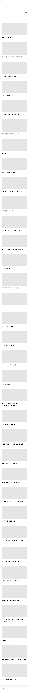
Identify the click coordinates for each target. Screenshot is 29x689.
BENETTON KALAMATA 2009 (10, 562)
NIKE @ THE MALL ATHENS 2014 (12, 192)
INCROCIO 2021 (6, 38)
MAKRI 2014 (5, 153)
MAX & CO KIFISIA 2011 (9, 425)
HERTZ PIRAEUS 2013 (8, 269)
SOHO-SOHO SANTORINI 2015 (11, 115)
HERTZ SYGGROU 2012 (9, 346)
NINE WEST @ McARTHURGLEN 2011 (13, 444)
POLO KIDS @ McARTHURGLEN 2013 (13, 250)
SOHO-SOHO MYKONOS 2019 (11, 76)
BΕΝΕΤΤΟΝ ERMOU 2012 (9, 365)
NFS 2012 (5, 307)
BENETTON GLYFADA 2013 (10, 288)
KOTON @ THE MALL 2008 (10, 581)
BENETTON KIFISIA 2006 (9, 679)
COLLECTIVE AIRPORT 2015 (10, 134)
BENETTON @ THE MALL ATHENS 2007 (14, 660)
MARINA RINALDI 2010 (9, 521)
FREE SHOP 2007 (7, 641)
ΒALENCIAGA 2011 (7, 384)
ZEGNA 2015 (6, 96)
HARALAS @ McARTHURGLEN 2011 (12, 483)
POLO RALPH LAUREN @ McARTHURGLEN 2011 (9, 405)
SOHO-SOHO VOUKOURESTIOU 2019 (13, 57)
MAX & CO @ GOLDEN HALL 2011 (12, 463)
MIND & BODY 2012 (8, 327)
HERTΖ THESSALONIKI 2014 (10, 173)
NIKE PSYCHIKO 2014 (8, 211)
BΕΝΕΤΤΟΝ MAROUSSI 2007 (10, 600)
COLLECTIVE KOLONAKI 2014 (11, 230)
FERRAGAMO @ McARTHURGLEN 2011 (13, 502)
